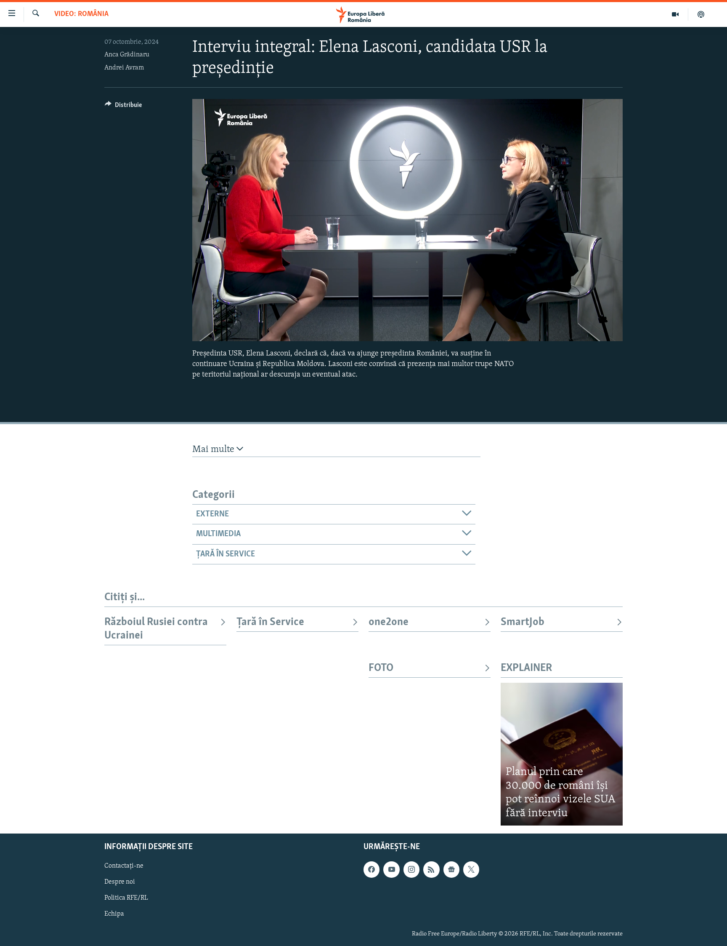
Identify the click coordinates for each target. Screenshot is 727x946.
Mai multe (214, 449)
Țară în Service (270, 622)
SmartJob (522, 622)
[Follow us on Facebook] (371, 870)
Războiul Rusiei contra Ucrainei (156, 629)
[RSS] (431, 870)
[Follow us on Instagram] (411, 870)
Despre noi (119, 882)
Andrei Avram (124, 67)
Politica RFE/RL (126, 898)
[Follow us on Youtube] (391, 870)
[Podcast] (701, 14)
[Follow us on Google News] (451, 870)
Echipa (114, 914)
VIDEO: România (81, 14)
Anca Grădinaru (126, 54)
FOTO (381, 668)
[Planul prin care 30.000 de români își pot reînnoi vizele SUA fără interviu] (562, 754)
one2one (389, 622)
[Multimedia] (675, 14)
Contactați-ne (123, 866)
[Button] (123, 107)
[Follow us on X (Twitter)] (471, 870)
